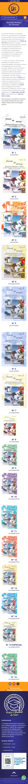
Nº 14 (14, 616)
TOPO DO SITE (14, 775)
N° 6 (14, 369)
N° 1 (14, 152)
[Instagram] (18, 683)
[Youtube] (14, 683)
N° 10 (14, 496)
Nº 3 (14, 240)
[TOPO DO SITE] (14, 773)
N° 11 (14, 531)
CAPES (22, 85)
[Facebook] (10, 683)
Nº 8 (14, 439)
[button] (25, 17)
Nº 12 (14, 560)
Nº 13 (14, 588)
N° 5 (14, 323)
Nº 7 (14, 410)
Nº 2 (14, 196)
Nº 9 (14, 468)
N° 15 (14, 677)
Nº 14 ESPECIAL (14, 645)
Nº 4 (14, 281)
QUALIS (20, 77)
